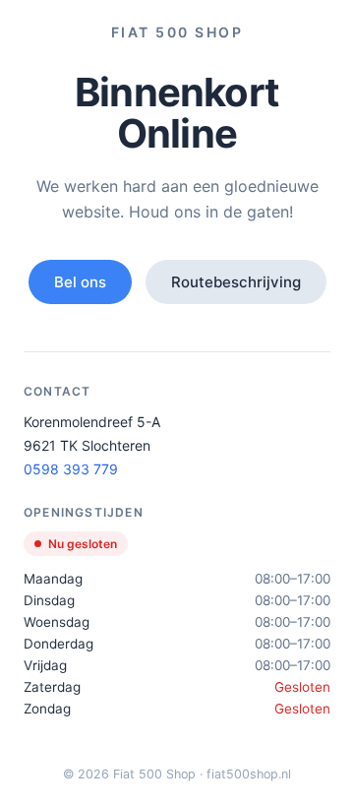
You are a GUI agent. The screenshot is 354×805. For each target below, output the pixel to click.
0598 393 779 (71, 469)
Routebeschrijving (236, 282)
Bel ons (80, 282)
